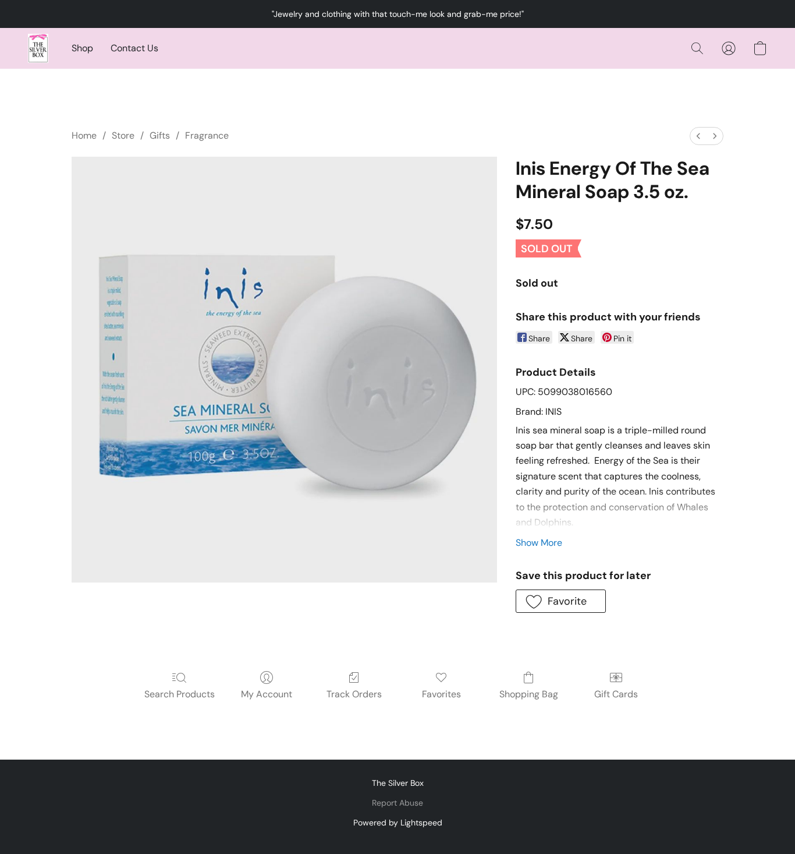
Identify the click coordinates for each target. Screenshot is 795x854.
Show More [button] (539, 543)
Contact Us (134, 48)
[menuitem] (698, 136)
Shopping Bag (528, 694)
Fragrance (207, 135)
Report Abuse (397, 802)
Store (123, 135)
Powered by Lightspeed (397, 822)
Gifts (160, 135)
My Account (266, 694)
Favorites (441, 694)
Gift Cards (616, 694)
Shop (82, 48)
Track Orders (354, 694)
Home (84, 135)
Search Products (179, 694)
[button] (38, 48)
